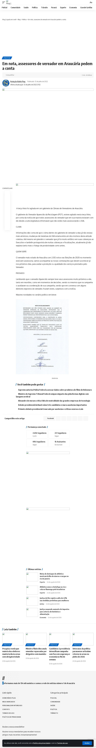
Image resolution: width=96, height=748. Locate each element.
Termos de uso (62, 743)
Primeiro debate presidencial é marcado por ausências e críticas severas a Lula (50, 409)
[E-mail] (7, 216)
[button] (87, 743)
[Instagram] (37, 443)
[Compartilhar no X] (20, 75)
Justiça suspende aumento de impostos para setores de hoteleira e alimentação (54, 611)
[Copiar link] (31, 75)
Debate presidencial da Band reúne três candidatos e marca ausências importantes (52, 405)
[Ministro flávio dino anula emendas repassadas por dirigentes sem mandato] (36, 639)
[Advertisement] (48, 38)
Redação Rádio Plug (17, 81)
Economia (43, 617)
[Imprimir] (34, 75)
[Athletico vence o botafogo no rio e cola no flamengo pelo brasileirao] (32, 590)
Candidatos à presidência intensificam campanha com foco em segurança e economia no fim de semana (59, 654)
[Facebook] (37, 434)
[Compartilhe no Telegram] (27, 75)
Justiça (42, 604)
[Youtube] (59, 443)
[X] (59, 434)
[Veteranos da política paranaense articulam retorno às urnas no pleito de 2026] (83, 639)
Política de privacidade (41, 743)
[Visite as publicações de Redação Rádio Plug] (5, 83)
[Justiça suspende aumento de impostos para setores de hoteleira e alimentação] (32, 612)
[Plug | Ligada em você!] (8, 2)
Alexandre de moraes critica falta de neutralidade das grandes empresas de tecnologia (54, 401)
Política (7, 58)
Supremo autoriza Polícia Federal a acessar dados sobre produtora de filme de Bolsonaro (55, 390)
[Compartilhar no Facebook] (16, 75)
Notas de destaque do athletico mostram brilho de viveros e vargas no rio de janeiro (54, 576)
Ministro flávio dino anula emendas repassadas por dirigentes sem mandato (36, 651)
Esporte (42, 582)
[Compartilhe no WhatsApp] (24, 75)
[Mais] (38, 75)
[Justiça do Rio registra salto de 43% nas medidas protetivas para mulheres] (32, 601)
